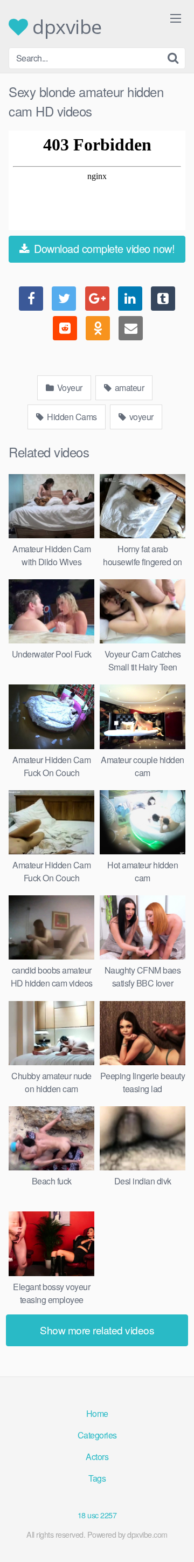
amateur (128, 387)
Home (97, 1413)
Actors (97, 1456)
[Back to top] (175, 1538)
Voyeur (68, 387)
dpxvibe (65, 27)
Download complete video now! (103, 248)
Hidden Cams (71, 416)
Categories (97, 1435)
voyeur (140, 416)
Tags (97, 1478)
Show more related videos (97, 1330)
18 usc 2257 (97, 1514)
